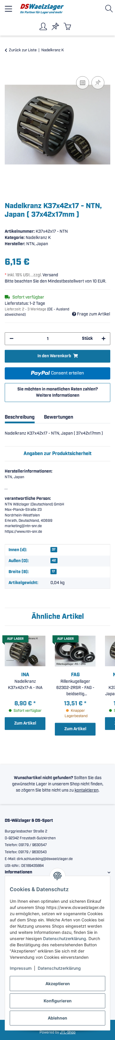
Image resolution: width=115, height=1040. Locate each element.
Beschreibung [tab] (19, 417)
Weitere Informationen (57, 395)
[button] (110, 9)
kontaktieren (86, 790)
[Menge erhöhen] (103, 339)
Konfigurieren (58, 1000)
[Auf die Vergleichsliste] (82, 82)
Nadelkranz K (38, 237)
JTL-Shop (67, 1032)
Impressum (21, 968)
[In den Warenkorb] (9, 68)
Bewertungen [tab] (58, 417)
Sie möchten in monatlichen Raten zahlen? (57, 392)
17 (53, 572)
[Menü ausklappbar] (8, 6)
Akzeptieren (57, 983)
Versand (50, 275)
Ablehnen (57, 1017)
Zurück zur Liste (23, 50)
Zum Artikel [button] (25, 723)
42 (54, 561)
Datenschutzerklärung (64, 938)
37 (53, 550)
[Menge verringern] (11, 339)
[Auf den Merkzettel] (97, 82)
